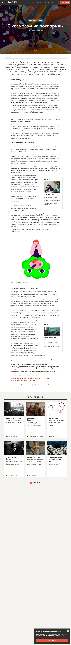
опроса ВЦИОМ (25, 364)
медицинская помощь (33, 388)
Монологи (64, 57)
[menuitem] (2, 2)
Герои (59, 57)
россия (40, 388)
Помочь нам (65, 2)
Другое (55, 57)
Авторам (39, 2)
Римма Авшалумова (33, 436)
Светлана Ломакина (12, 436)
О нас (33, 2)
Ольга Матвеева (54, 436)
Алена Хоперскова (37, 30)
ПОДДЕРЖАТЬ (52, 640)
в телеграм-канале (16, 380)
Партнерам (47, 2)
